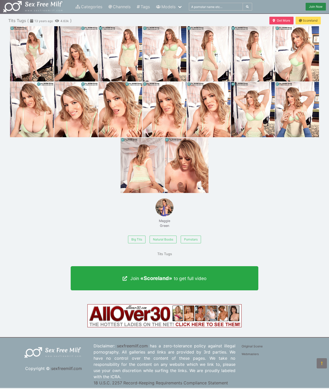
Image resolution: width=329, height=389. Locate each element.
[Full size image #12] (253, 109)
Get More (283, 20)
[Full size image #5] (253, 53)
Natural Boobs (163, 239)
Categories (91, 6)
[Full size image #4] (209, 53)
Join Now (316, 6)
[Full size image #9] (120, 109)
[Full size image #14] (142, 165)
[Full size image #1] (76, 53)
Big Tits (136, 239)
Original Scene (252, 346)
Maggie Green (164, 223)
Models (168, 6)
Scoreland (310, 20)
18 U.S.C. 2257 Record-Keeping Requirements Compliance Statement (161, 382)
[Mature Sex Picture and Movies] (164, 325)
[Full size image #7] (32, 109)
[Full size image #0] (32, 53)
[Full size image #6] (297, 53)
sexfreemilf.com (66, 368)
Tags (145, 6)
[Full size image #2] (120, 53)
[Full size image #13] (297, 109)
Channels (122, 6)
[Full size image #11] (209, 109)
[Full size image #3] (164, 53)
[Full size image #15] (186, 165)
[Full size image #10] (164, 109)
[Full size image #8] (76, 109)
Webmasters (250, 354)
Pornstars (191, 239)
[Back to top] (322, 363)
